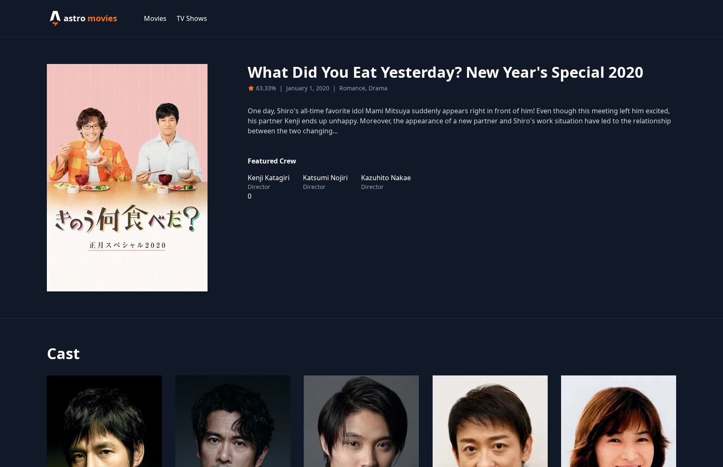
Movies (155, 18)
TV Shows (192, 18)
